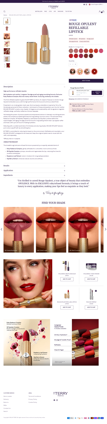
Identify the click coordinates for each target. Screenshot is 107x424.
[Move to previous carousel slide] (1, 229)
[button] (7, 21)
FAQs (5, 405)
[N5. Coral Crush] (91, 51)
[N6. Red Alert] (96, 51)
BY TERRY (14, 417)
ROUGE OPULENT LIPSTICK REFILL (84, 90)
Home (5, 15)
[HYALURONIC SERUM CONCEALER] (67, 266)
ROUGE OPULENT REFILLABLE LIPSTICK (67, 302)
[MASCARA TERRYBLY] (91, 294)
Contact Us (7, 408)
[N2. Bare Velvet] (76, 51)
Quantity (71, 61)
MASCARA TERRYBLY (91, 302)
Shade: (76, 47)
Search (6, 411)
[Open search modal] (4, 11)
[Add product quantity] (70, 64)
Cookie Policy (33, 402)
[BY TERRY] (53, 7)
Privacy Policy (33, 399)
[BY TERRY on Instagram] (86, 4)
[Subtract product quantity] (75, 64)
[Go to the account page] (99, 11)
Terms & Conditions (35, 396)
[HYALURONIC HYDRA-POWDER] (91, 266)
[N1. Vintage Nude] (71, 51)
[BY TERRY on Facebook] (84, 4)
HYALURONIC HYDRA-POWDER (91, 273)
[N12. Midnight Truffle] (91, 56)
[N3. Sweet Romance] (81, 51)
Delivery (6, 399)
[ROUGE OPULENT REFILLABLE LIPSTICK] (67, 294)
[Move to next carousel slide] (105, 229)
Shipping (71, 99)
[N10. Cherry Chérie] (81, 56)
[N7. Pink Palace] (101, 51)
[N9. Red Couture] (76, 56)
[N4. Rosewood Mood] (86, 51)
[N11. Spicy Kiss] (86, 56)
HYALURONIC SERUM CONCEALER (67, 273)
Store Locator (8, 396)
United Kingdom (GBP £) (96, 4)
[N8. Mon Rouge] (71, 56)
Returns (6, 402)
